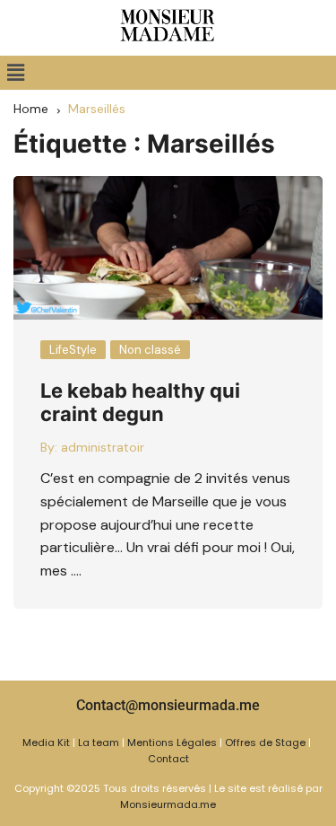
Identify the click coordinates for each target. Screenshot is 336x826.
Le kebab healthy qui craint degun (140, 402)
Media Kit (46, 742)
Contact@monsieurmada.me (168, 705)
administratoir (102, 447)
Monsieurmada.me (168, 804)
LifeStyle (73, 349)
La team (98, 742)
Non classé (150, 349)
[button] (15, 73)
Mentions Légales (172, 742)
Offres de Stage (265, 742)
